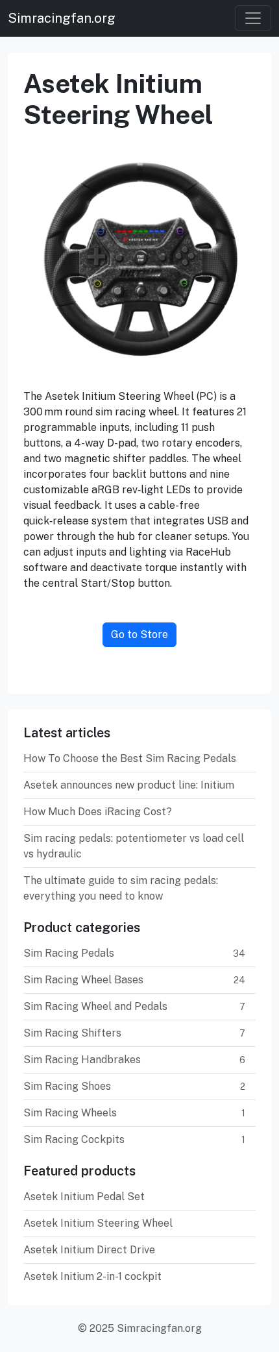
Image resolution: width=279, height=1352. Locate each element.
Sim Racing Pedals (134, 953)
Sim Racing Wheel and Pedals (134, 1006)
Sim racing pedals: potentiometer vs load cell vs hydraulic (133, 846)
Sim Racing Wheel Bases (134, 980)
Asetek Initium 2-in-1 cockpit (92, 1276)
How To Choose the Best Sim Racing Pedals (129, 758)
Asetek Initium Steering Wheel (98, 1223)
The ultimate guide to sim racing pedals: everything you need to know (120, 888)
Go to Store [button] (139, 634)
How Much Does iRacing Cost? (97, 811)
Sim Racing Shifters (134, 1033)
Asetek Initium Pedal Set (84, 1196)
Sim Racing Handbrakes (134, 1059)
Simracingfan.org (61, 18)
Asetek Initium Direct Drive (89, 1250)
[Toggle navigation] (253, 18)
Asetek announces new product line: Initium (128, 785)
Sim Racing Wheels (134, 1113)
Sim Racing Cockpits (134, 1139)
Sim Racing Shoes (134, 1086)
